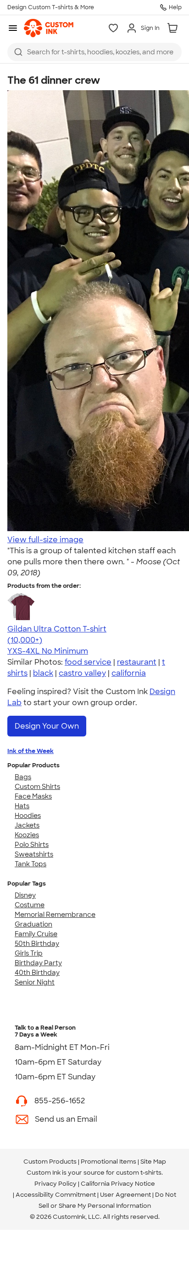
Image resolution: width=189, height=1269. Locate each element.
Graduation (33, 924)
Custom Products (50, 1161)
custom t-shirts (138, 1172)
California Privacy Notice (118, 1184)
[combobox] (94, 52)
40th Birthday (37, 972)
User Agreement (125, 1195)
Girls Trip (29, 953)
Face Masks (33, 796)
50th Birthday (37, 943)
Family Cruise (36, 934)
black (43, 673)
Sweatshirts (34, 854)
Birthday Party (38, 963)
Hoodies (28, 815)
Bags (23, 777)
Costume (29, 905)
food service (88, 662)
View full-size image (45, 540)
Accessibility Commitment (56, 1195)
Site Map (153, 1161)
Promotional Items (108, 1161)
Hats (22, 806)
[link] (48, 28)
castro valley (82, 673)
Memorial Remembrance (55, 914)
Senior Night (35, 982)
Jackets (27, 825)
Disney (25, 895)
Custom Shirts (37, 786)
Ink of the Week (30, 751)
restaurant (136, 662)
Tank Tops (30, 864)
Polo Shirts (32, 844)
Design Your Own (47, 726)
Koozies (27, 835)
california (128, 673)
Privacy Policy (55, 1184)
